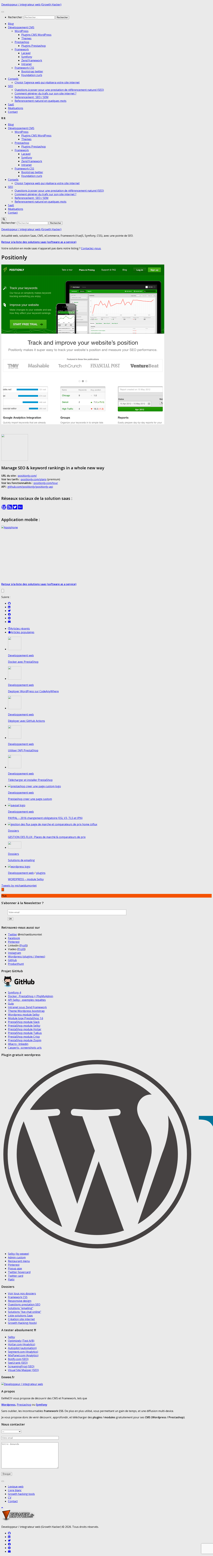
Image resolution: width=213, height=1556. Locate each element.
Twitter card (15, 1276)
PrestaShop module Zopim (24, 1040)
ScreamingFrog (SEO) (21, 1366)
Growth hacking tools (21, 1494)
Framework (22, 49)
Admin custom (17, 1257)
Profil (23, 945)
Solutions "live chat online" (24, 1312)
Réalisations (15, 108)
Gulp (11, 1003)
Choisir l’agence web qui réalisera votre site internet (47, 82)
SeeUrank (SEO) (18, 1363)
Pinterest (13, 942)
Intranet (26, 64)
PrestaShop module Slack (24, 1022)
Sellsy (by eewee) (18, 1254)
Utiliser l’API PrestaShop (23, 750)
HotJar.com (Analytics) (21, 1344)
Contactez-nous (91, 248)
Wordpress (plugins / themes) (26, 956)
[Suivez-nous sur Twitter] (9, 611)
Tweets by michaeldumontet (19, 885)
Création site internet (21, 1319)
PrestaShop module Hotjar (24, 1029)
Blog (11, 24)
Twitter (12, 934)
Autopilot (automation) (22, 1348)
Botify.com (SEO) (18, 1359)
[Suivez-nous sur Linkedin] (9, 607)
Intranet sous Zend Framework (27, 1007)
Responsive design (19, 1301)
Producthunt (16, 964)
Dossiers (13, 830)
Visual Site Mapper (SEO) (23, 1370)
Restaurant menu (19, 1261)
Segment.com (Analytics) (23, 1352)
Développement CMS (21, 27)
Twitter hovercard (19, 1272)
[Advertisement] (106, 556)
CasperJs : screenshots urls (25, 1047)
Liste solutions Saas (20, 1315)
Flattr (11, 1279)
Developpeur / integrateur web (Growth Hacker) (31, 4)
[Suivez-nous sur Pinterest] (9, 618)
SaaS (11, 104)
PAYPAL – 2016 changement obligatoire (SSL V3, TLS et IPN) (45, 818)
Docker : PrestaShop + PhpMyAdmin (30, 996)
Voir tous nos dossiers (22, 1293)
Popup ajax (15, 1268)
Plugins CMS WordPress (36, 35)
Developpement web (21, 655)
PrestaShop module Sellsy (24, 1025)
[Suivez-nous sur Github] (9, 603)
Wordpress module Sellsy (23, 1014)
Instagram (14, 953)
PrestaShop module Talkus (25, 1033)
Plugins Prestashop (33, 46)
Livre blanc (14, 1490)
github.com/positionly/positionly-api (30, 487)
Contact (13, 112)
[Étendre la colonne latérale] (2, 590)
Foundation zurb (31, 75)
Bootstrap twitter (32, 71)
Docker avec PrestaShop (23, 662)
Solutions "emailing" (20, 1308)
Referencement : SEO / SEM (31, 97)
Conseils (13, 79)
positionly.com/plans (33, 479)
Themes (26, 38)
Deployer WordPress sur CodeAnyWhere (33, 691)
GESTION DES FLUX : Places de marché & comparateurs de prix (47, 837)
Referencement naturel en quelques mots (40, 101)
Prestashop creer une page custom (30, 799)
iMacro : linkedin (18, 1044)
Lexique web (15, 1486)
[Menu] (2, 11)
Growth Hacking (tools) (22, 1323)
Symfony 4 (14, 992)
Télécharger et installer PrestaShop (30, 780)
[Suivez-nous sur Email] (9, 622)
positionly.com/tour (45, 483)
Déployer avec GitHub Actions (26, 721)
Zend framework (31, 60)
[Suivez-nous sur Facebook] (9, 614)
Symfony (26, 57)
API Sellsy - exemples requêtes (27, 1000)
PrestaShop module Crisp (24, 1036)
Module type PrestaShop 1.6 (25, 1018)
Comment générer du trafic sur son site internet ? (45, 93)
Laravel (25, 53)
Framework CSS (24, 68)
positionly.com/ (27, 475)
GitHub (12, 960)
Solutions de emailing (21, 860)
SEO (10, 86)
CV (9, 1497)
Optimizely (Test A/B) (21, 1341)
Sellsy (11, 1337)
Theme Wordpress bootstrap (26, 1011)
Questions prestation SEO (24, 1304)
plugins (40, 873)
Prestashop (22, 42)
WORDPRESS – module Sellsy (26, 879)
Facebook (14, 938)
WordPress (21, 31)
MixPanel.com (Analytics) (23, 1355)
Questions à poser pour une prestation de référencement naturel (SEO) (59, 90)
